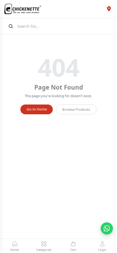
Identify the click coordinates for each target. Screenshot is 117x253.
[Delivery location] (109, 9)
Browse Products (76, 109)
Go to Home (37, 109)
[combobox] (64, 26)
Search (10, 26)
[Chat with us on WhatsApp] (107, 228)
